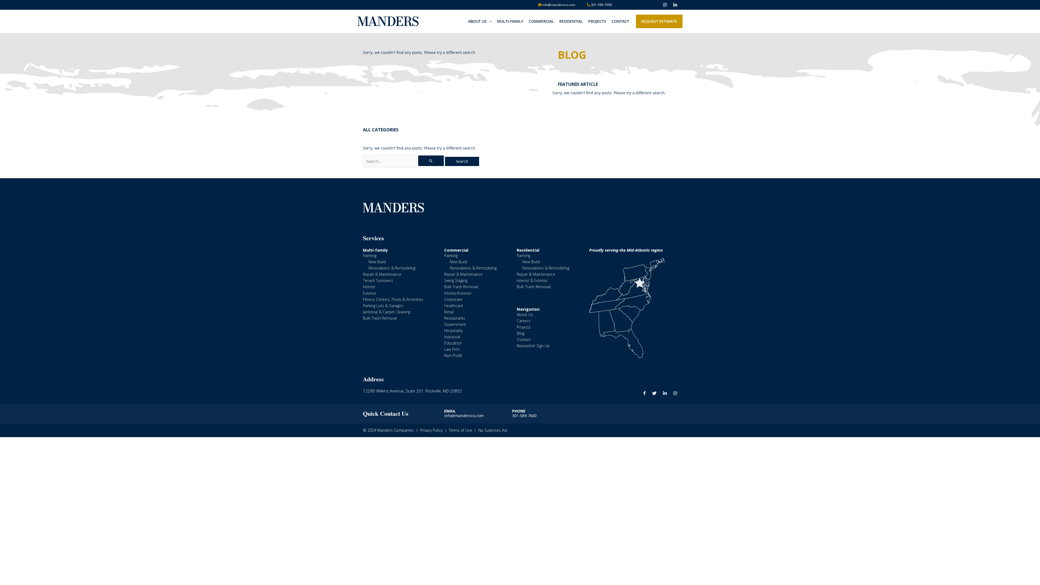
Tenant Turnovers (378, 280)
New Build (377, 261)
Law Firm (452, 349)
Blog (520, 333)
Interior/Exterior (458, 293)
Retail (449, 311)
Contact (524, 339)
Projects (524, 327)
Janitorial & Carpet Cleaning (386, 311)
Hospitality (453, 330)
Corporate (453, 299)
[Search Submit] (431, 160)
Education (453, 343)
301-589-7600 (601, 4)
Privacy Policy (431, 430)
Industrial (452, 336)
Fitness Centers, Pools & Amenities (393, 299)
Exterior (369, 293)
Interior (369, 286)
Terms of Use (460, 430)
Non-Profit (453, 355)
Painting (369, 255)
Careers (523, 320)
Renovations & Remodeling (392, 268)
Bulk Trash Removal (380, 318)
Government (455, 324)
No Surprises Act (492, 430)
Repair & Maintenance (382, 274)
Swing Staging (455, 280)
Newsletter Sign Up (533, 345)
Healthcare (453, 305)
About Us (525, 314)
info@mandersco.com (558, 4)
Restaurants (454, 318)
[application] (489, 21)
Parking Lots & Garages (383, 305)
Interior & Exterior (532, 280)
